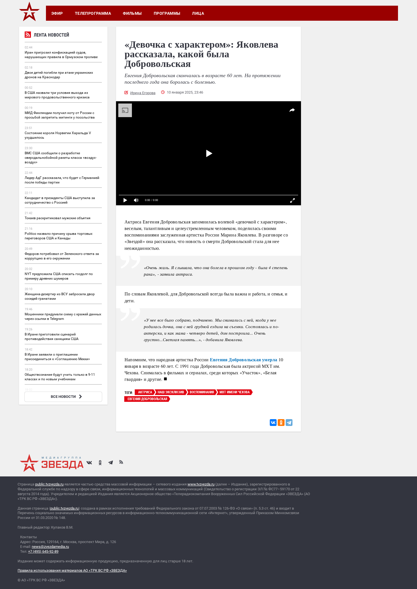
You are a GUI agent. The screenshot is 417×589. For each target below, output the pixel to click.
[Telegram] (289, 422)
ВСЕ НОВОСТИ (63, 396)
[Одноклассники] (281, 422)
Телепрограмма (93, 13)
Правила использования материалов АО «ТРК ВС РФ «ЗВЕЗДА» (72, 570)
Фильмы (132, 13)
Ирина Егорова (142, 93)
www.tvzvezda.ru (201, 484)
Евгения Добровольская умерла (243, 359)
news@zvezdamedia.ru (50, 546)
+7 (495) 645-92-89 (43, 551)
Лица (198, 13)
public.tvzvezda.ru (49, 484)
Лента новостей (51, 35)
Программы (167, 13)
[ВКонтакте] (273, 422)
